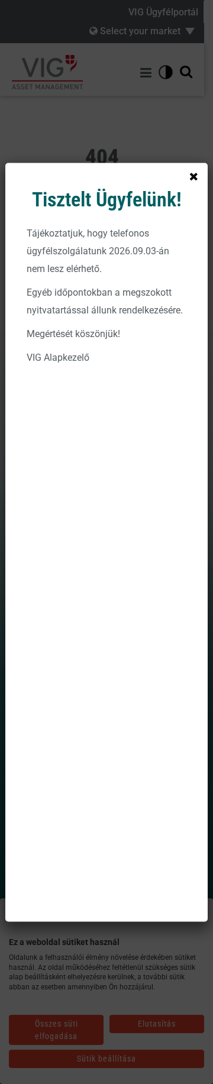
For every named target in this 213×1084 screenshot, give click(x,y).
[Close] (193, 177)
